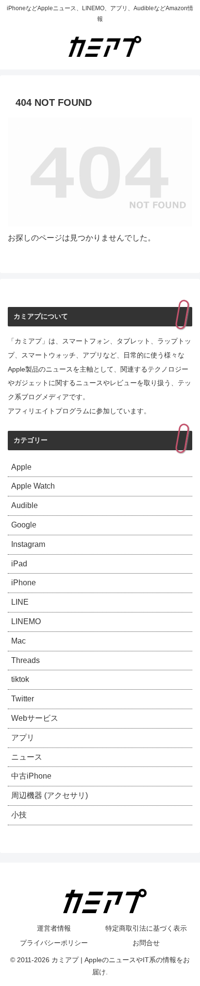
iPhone (23, 582)
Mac (18, 641)
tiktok (20, 679)
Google (23, 525)
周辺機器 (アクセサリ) (49, 795)
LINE (20, 602)
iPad (19, 564)
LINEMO (26, 621)
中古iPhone (31, 776)
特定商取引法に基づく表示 (146, 928)
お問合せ (146, 943)
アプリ (22, 737)
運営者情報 (54, 928)
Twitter (22, 699)
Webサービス (34, 718)
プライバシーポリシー (54, 943)
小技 (19, 815)
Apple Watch (33, 486)
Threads (25, 660)
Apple (21, 467)
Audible (24, 505)
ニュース (26, 757)
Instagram (28, 544)
